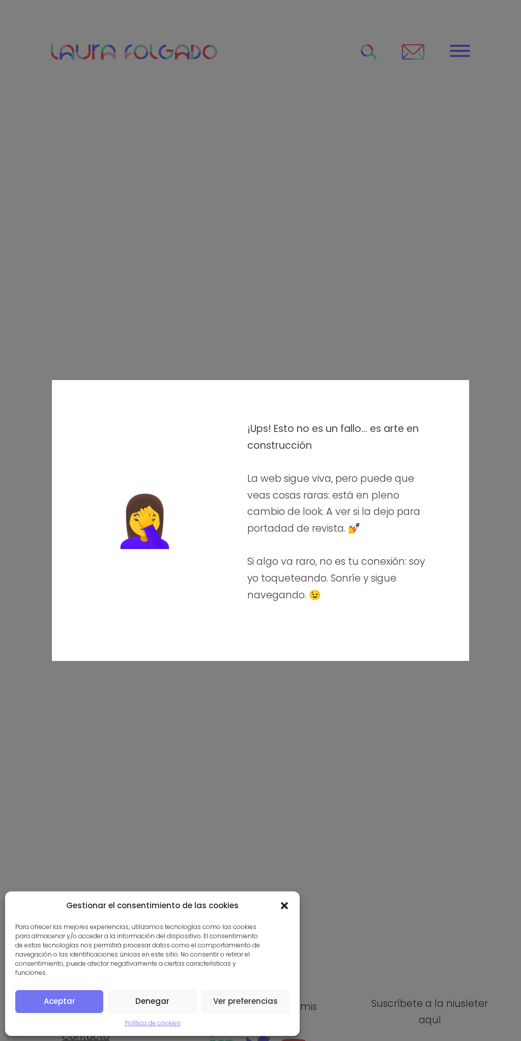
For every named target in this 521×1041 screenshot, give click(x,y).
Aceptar (59, 1001)
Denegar (152, 1001)
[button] (284, 906)
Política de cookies (153, 1023)
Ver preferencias (245, 1001)
